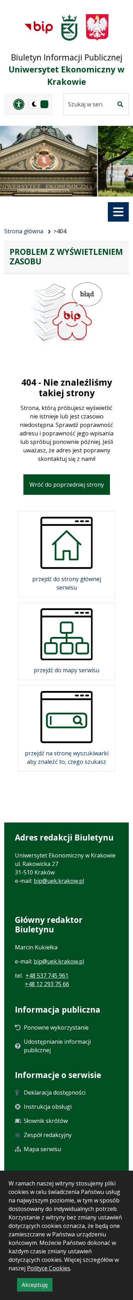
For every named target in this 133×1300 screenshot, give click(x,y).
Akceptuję (37, 1286)
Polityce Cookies (48, 1268)
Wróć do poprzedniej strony (66, 484)
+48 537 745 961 (47, 975)
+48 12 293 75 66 (47, 984)
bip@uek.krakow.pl (59, 881)
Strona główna (23, 231)
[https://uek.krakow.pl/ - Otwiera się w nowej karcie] (69, 27)
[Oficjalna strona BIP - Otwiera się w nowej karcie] (38, 27)
